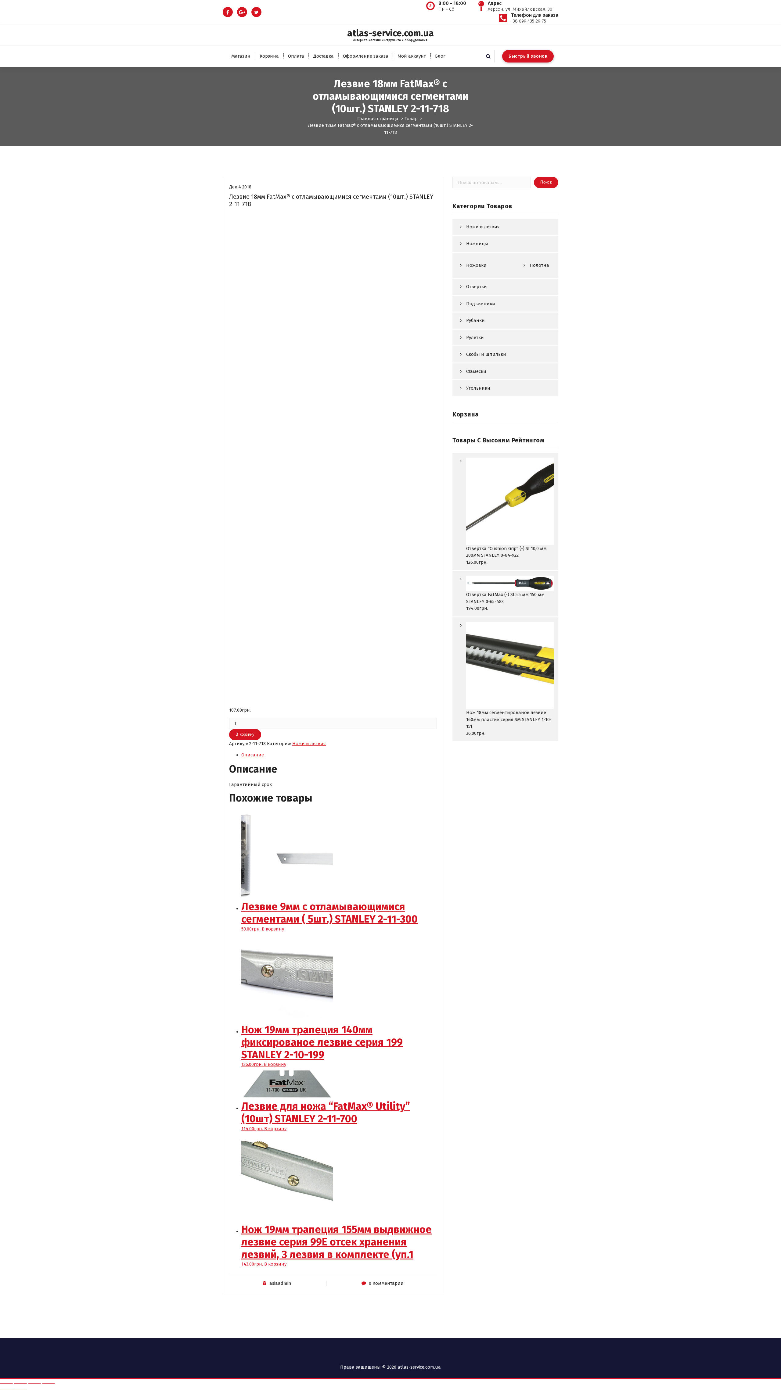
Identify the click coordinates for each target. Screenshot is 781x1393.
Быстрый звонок (528, 56)
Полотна (539, 265)
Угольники (478, 388)
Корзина (269, 56)
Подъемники (480, 303)
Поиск (546, 182)
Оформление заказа (365, 56)
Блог (440, 56)
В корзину (245, 734)
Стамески (476, 371)
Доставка (323, 56)
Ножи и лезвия (309, 743)
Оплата (296, 56)
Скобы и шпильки (486, 354)
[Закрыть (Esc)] (6, 1383)
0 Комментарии (386, 1283)
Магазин (240, 56)
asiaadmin (280, 1283)
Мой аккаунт (412, 56)
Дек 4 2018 (240, 187)
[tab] (339, 755)
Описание (252, 755)
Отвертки (476, 286)
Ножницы (477, 243)
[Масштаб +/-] (48, 1383)
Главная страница (377, 118)
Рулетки (475, 337)
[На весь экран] (34, 1383)
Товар (411, 118)
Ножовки (476, 265)
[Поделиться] (20, 1383)
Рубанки (475, 320)
